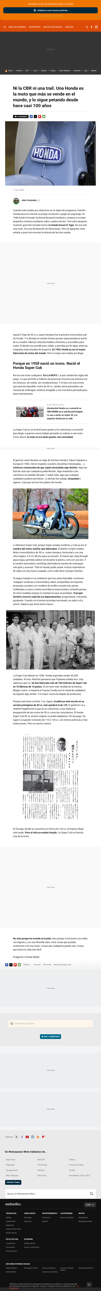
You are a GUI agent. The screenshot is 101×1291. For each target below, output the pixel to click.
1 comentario (22, 116)
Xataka (8, 1218)
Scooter (37, 964)
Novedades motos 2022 (79, 1175)
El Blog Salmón (29, 1243)
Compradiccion (11, 1251)
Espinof (45, 1221)
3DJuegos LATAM (30, 1268)
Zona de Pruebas (17, 27)
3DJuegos (28, 1218)
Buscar (91, 1193)
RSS (38, 1136)
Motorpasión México (86, 1268)
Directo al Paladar (67, 1218)
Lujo (85, 71)
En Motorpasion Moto (55, 405)
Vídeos (72, 1159)
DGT (27, 71)
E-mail (43, 116)
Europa (52, 71)
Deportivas (34, 27)
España (44, 71)
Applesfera (10, 1225)
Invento (19, 71)
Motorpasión (83, 1218)
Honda (48, 964)
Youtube (27, 1136)
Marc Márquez (64, 71)
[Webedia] (13, 1204)
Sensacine (46, 1218)
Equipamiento (12, 1170)
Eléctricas (41, 1175)
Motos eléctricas (53, 27)
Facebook (91, 27)
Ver (52, 1037)
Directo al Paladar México (67, 1269)
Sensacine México (49, 1268)
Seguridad (10, 1165)
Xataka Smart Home (13, 1229)
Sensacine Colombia (49, 1272)
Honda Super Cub (63, 964)
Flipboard (39, 116)
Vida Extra (27, 1221)
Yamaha (40, 1170)
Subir (88, 1205)
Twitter (86, 27)
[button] (30, 200)
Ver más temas (13, 1182)
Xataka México (11, 1268)
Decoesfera (10, 1247)
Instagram (96, 27)
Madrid (93, 71)
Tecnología (42, 1165)
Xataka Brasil (11, 1272)
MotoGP (69, 27)
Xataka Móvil (11, 1221)
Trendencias (10, 1243)
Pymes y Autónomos (31, 1247)
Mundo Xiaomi (11, 1233)
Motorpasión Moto (85, 1221)
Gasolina (77, 71)
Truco (35, 71)
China (10, 71)
